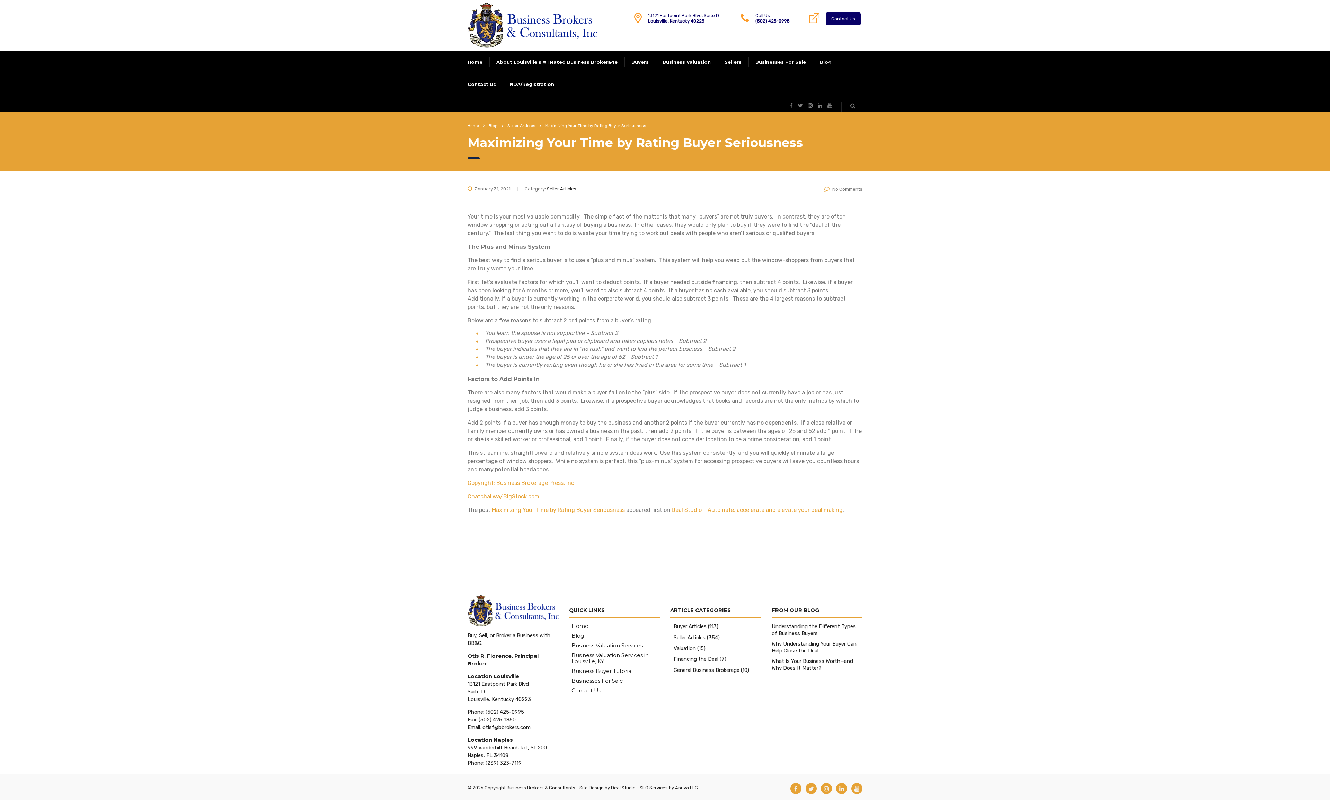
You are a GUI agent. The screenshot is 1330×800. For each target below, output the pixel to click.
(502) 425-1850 (497, 720)
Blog (826, 62)
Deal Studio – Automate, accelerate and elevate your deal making (757, 510)
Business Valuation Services (607, 645)
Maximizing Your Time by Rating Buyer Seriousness (558, 510)
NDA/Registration (532, 84)
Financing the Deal (696, 659)
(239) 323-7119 (504, 763)
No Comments (847, 189)
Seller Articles (690, 637)
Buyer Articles (690, 626)
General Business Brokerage (706, 670)
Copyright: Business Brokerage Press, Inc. (522, 483)
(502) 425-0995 (772, 21)
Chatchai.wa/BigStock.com (503, 496)
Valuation (685, 648)
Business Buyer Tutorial (602, 671)
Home (475, 62)
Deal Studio (623, 787)
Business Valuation (687, 62)
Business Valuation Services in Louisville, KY (610, 658)
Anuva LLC (686, 787)
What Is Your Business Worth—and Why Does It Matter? (812, 664)
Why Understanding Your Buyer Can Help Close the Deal (814, 647)
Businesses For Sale (780, 62)
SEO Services (654, 787)
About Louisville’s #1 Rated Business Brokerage (557, 62)
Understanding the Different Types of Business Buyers (814, 630)
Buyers (640, 62)
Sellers (733, 62)
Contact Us (843, 18)
